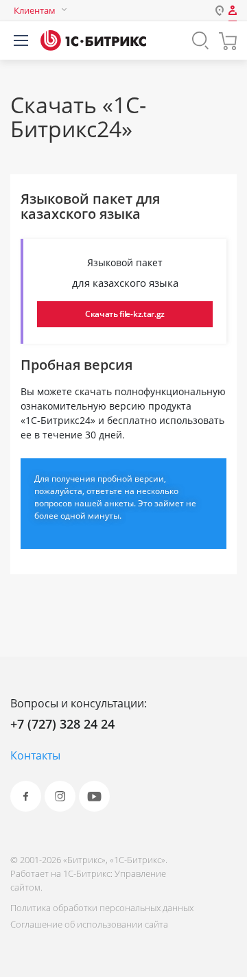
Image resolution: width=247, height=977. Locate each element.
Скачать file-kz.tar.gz (125, 314)
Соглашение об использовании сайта (89, 924)
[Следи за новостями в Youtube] (94, 796)
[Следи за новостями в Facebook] (25, 796)
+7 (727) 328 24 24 (62, 724)
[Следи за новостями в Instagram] (60, 796)
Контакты (35, 755)
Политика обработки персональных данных (101, 908)
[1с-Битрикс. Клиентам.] (93, 40)
